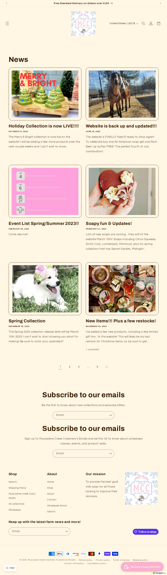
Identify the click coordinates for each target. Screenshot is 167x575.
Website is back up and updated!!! (121, 126)
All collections (16, 504)
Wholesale (15, 510)
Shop (50, 488)
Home (50, 482)
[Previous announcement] (6, 3)
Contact (51, 499)
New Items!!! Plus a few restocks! (121, 321)
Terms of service (121, 560)
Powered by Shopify (66, 560)
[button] (7, 23)
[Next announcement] (160, 3)
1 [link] (60, 366)
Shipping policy (140, 560)
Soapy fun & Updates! (109, 223)
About (50, 494)
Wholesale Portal (57, 505)
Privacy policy (103, 560)
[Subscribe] (110, 415)
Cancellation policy (96, 563)
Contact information (74, 563)
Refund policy (86, 560)
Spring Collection (27, 321)
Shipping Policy (17, 488)
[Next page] (106, 367)
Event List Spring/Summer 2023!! (44, 223)
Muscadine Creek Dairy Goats (22, 496)
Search (13, 482)
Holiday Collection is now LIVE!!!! (44, 126)
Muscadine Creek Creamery (41, 560)
